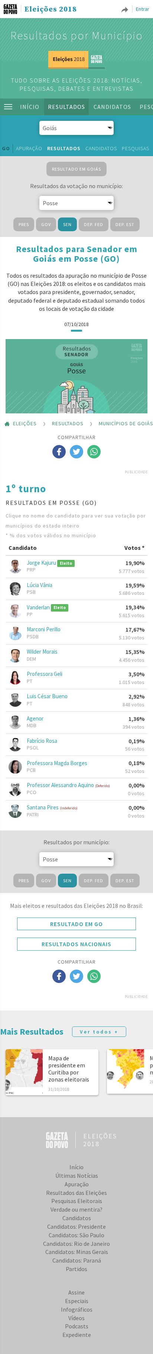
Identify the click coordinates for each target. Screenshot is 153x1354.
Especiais (76, 1301)
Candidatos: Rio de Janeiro (76, 1243)
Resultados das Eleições (76, 1192)
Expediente (76, 1334)
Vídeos (76, 1318)
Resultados (66, 106)
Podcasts (76, 1326)
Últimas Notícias (76, 1175)
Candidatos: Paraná (76, 1260)
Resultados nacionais (76, 944)
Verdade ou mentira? (76, 1209)
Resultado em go (76, 924)
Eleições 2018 (51, 9)
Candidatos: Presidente (76, 1226)
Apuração (29, 148)
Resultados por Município (76, 35)
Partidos (76, 1269)
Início (29, 106)
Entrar (142, 9)
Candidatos (112, 106)
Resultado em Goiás (76, 169)
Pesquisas (135, 148)
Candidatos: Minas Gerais (76, 1251)
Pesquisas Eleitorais (76, 1201)
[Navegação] (8, 107)
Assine (76, 1292)
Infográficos (76, 1309)
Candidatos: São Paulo (76, 1235)
